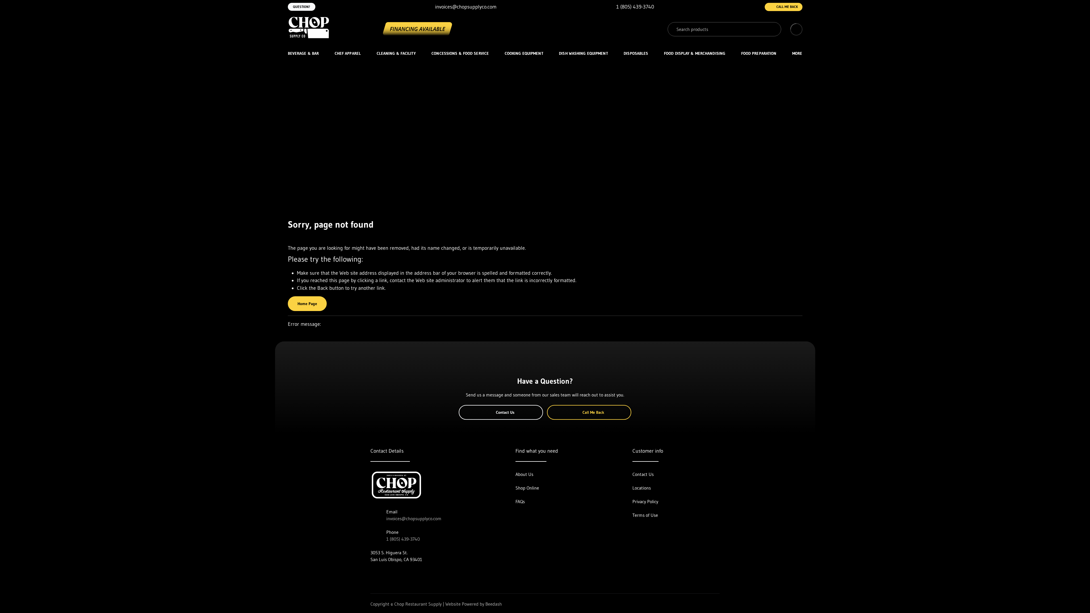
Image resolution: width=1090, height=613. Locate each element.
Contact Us (505, 412)
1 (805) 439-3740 (403, 539)
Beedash (493, 604)
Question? (301, 7)
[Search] (772, 29)
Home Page (307, 303)
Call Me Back (787, 7)
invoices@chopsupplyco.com (413, 518)
